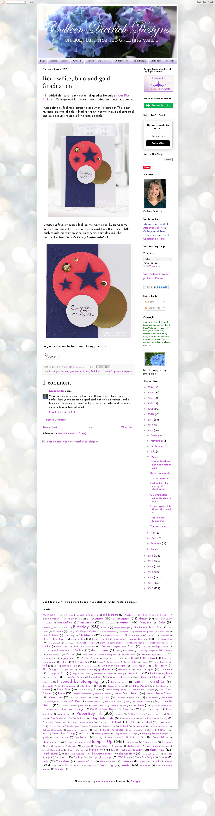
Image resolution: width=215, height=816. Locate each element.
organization (51, 709)
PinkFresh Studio (77, 718)
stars (48, 746)
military (121, 698)
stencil (71, 746)
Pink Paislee (56, 718)
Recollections (109, 726)
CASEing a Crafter (86, 631)
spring (99, 737)
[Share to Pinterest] (108, 366)
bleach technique (122, 628)
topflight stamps (102, 757)
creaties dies (62, 647)
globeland (68, 670)
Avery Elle (146, 623)
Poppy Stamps (129, 718)
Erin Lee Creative (89, 658)
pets (158, 714)
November (157, 441)
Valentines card (108, 761)
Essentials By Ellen (113, 658)
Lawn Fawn (63, 689)
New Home (137, 705)
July (153, 452)
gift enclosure (69, 666)
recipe (95, 726)
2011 (150, 583)
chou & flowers (50, 635)
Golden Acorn (85, 670)
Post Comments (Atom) (72, 434)
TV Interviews (121, 61)
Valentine (62, 761)
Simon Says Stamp (63, 733)
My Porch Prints (68, 706)
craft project (54, 643)
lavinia (46, 689)
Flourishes (82, 662)
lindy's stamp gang (115, 690)
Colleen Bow (78, 639)
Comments (153, 308)
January (155, 549)
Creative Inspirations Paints (118, 646)
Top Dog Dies (81, 757)
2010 (150, 588)
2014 (150, 566)
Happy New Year (81, 674)
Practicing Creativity (53, 722)
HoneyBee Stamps (75, 677)
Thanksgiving (50, 754)
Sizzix (85, 733)
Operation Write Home (162, 706)
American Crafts (164, 619)
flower (100, 662)
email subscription (107, 655)
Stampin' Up (109, 371)
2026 (150, 387)
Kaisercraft (47, 686)
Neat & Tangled (118, 706)
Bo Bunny (58, 631)
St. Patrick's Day (135, 737)
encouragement (152, 654)
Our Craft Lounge (73, 709)
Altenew (143, 619)
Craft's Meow (87, 643)
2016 (150, 556)
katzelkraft (86, 686)
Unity (45, 761)
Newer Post (50, 427)
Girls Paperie (140, 666)
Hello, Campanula (160, 473)
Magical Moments (82, 694)
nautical (84, 706)
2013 (150, 572)
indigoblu (143, 677)
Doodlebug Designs (146, 651)
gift (55, 666)
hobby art (155, 674)
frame (144, 662)
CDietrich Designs (153, 239)
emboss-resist (128, 654)
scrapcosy (83, 730)
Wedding (106, 765)
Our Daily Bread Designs (103, 709)
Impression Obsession (119, 677)
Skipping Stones (102, 734)
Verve (120, 371)
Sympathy (96, 749)
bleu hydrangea (139, 61)
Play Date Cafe (102, 718)
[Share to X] (102, 366)
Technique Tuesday (131, 750)
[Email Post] (91, 367)
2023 (150, 398)
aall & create (110, 615)
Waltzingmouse (89, 765)
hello (120, 674)
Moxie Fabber (94, 702)
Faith (130, 658)
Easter (70, 654)
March (155, 538)
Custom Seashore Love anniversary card (161, 464)
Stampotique (150, 742)
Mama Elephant (102, 694)
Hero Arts (134, 673)
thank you (157, 749)
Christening (69, 636)
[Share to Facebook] (105, 366)
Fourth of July (130, 662)
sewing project (136, 730)
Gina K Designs (89, 666)
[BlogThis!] (100, 366)
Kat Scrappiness (66, 686)
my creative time (141, 702)
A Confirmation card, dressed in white (160, 498)
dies (118, 651)
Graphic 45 (124, 670)
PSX (133, 722)
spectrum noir (61, 737)
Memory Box (101, 697)
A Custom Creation (87, 615)
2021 (150, 409)
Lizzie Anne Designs (143, 690)
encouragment (49, 658)
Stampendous (50, 742)
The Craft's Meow (101, 754)
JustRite (138, 682)
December (157, 435)
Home (42, 61)
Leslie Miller (56, 391)
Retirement (139, 726)
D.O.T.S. (46, 651)
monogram (52, 701)
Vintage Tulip (158, 526)
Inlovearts (47, 682)
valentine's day (86, 761)
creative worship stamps (155, 646)
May (154, 457)
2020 (151, 414)
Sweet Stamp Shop (52, 750)
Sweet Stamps (76, 750)
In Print (90, 61)
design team (100, 650)
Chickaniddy (163, 632)
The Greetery (127, 754)
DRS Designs (166, 651)
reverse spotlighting (159, 726)
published (146, 722)
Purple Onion (56, 726)
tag (113, 750)
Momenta (167, 698)
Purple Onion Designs (77, 726)
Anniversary (85, 622)
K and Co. (157, 681)
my (127, 702)
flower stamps (113, 662)
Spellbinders (81, 737)
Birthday (81, 627)
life (96, 689)
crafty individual (136, 643)
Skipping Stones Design (126, 734)
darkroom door (62, 651)
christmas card (111, 635)
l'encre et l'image (116, 686)
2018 (150, 425)
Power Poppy (159, 718)
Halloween (166, 669)
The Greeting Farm (150, 754)
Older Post (127, 427)
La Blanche (162, 686)
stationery (59, 746)
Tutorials (169, 61)
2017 (150, 430)
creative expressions (84, 646)
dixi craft (128, 651)
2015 (150, 561)
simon (45, 734)
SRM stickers (114, 737)
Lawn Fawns (84, 690)
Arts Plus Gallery (153, 228)
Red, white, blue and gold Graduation (159, 486)
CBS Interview (109, 632)
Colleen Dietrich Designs (47, 9)
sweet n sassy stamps (157, 746)
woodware (145, 765)
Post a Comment (56, 420)
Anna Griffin (63, 623)
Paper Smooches (150, 709)
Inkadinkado (159, 677)
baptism (46, 628)
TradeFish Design (144, 757)
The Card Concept (75, 754)
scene (70, 730)
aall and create (160, 615)
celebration (125, 632)
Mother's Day (72, 701)
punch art (165, 722)
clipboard (165, 636)
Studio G (117, 746)
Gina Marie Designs (113, 666)
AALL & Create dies (135, 615)
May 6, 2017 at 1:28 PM (62, 412)
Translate (154, 266)
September (157, 446)
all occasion (95, 618)
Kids (99, 686)
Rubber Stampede (52, 730)
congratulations (60, 371)
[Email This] (97, 366)
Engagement (67, 658)
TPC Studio (124, 757)
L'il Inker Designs (139, 686)
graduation (76, 371)
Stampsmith (167, 742)
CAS (70, 632)
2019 (150, 420)
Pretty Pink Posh (92, 371)
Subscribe (158, 143)
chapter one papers (144, 632)
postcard (144, 718)
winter (126, 765)
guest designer (145, 669)
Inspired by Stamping (77, 682)
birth (66, 628)
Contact (53, 61)
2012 (150, 577)
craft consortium (164, 639)
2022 (150, 403)
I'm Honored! (104, 61)
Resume (64, 61)
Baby (162, 622)
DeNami (79, 650)
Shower (162, 730)
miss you (134, 697)
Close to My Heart (53, 639)
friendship (158, 662)
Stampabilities (160, 737)
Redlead (124, 726)
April (154, 533)
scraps (95, 730)
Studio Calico (101, 746)
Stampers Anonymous (75, 742)
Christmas (86, 635)
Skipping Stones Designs (155, 734)
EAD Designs (53, 655)
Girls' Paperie (160, 666)
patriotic (119, 714)
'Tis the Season (159, 478)
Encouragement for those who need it (161, 509)
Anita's (49, 623)
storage (86, 746)
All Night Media (73, 619)
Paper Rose (128, 709)
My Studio (77, 61)
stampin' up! (131, 742)
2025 (150, 393)
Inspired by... (118, 682)
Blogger (135, 781)
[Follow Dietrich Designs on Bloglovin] (156, 288)
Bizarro (105, 628)
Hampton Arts (57, 673)
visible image (69, 765)
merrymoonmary (105, 781)
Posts (150, 302)
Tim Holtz (60, 757)
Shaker (150, 730)
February (156, 543)
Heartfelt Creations (103, 674)
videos (54, 765)
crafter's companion (110, 643)
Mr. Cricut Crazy (113, 702)
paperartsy (63, 714)
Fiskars (64, 662)
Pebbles (131, 714)
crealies (46, 646)
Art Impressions (109, 623)
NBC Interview (100, 706)
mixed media (152, 698)
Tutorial (163, 757)
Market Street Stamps (159, 693)
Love (61, 693)
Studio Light (133, 746)
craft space (69, 643)
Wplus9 (128, 371)
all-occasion (121, 618)
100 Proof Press (50, 615)
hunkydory (94, 677)
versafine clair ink (149, 761)
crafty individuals (159, 643)
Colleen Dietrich (100, 639)
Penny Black (145, 714)
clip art (151, 635)
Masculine (55, 697)
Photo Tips (156, 61)
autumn (125, 622)
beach (57, 628)
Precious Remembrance (82, 722)
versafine (127, 761)
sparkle (45, 737)
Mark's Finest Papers (126, 693)
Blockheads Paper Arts (147, 627)
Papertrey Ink (89, 714)
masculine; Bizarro (79, 698)
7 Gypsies (68, 615)
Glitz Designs (50, 669)
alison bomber (50, 619)
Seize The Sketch (113, 730)
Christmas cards (133, 635)
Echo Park (87, 655)
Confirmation (120, 639)
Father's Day (147, 658)
